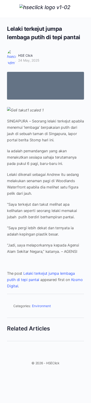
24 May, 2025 (28, 60)
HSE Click (25, 55)
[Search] (82, 9)
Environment (41, 306)
